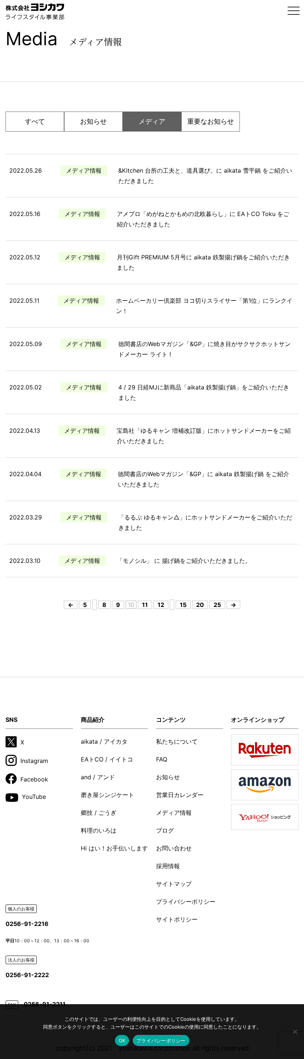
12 (161, 604)
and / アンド (98, 777)
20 (200, 604)
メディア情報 (174, 812)
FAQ (161, 759)
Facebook (34, 779)
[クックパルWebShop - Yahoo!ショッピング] (264, 817)
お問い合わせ (174, 848)
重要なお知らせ (210, 121)
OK (122, 1040)
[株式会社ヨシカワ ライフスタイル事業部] (35, 11)
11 (145, 604)
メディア (152, 121)
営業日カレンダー (180, 795)
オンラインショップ (257, 719)
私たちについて (177, 741)
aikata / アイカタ (104, 741)
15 (183, 604)
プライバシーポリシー (185, 901)
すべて (35, 121)
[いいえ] (294, 1031)
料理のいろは (98, 830)
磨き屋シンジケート (107, 795)
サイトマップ (174, 883)
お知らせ (93, 121)
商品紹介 (93, 719)
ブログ (165, 830)
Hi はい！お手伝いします (114, 848)
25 (217, 604)
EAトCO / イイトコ (107, 759)
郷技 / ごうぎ (98, 812)
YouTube (34, 796)
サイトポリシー (177, 919)
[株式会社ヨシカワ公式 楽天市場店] (264, 750)
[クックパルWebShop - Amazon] (264, 784)
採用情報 (168, 866)
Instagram (34, 760)
